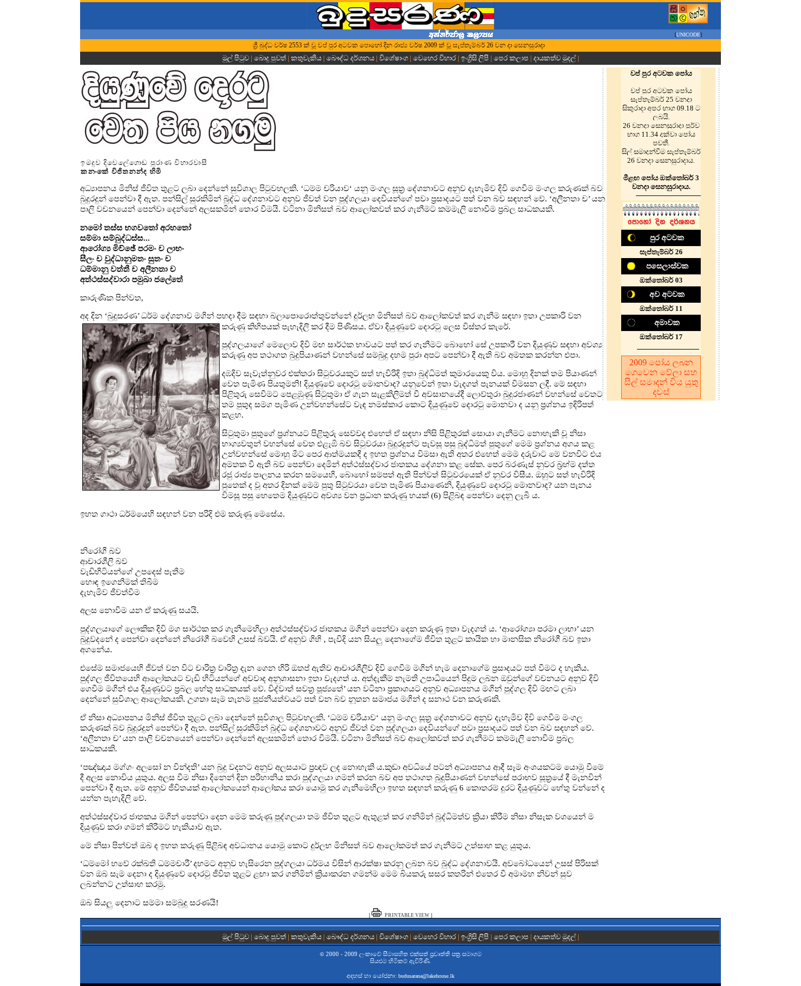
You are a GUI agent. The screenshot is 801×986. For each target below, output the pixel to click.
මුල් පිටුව (236, 58)
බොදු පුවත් (270, 58)
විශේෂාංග (393, 58)
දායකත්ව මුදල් (554, 58)
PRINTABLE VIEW (407, 915)
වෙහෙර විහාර (434, 58)
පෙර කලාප (511, 58)
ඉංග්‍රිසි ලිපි (475, 58)
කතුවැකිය (306, 58)
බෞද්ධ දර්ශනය (350, 58)
